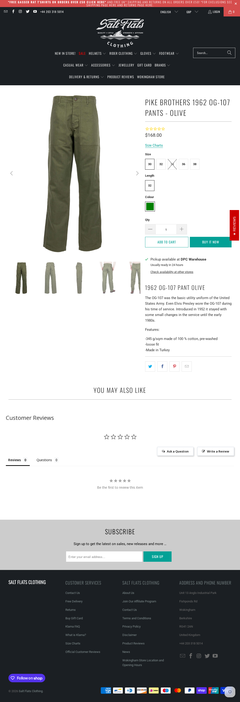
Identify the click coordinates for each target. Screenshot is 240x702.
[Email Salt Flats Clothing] (6, 12)
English (166, 12)
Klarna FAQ (72, 626)
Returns (70, 610)
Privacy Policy (131, 626)
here (112, 5)
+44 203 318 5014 (52, 12)
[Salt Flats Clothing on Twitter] (28, 12)
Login (216, 12)
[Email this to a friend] (187, 366)
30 (149, 164)
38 (194, 164)
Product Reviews (133, 643)
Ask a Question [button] (178, 451)
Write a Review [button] (218, 451)
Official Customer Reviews (82, 652)
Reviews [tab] (14, 460)
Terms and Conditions (136, 618)
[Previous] (12, 173)
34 (172, 164)
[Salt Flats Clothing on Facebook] (13, 12)
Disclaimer (129, 635)
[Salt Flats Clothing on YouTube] (35, 12)
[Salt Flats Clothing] (120, 33)
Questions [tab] (44, 460)
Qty (147, 220)
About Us (128, 593)
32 (161, 164)
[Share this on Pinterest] (174, 366)
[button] (97, 53)
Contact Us (72, 593)
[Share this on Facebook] (162, 366)
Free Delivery (73, 601)
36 (183, 164)
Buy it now (210, 241)
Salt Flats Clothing (31, 691)
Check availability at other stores (171, 272)
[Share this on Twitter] (150, 366)
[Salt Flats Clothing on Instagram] (20, 12)
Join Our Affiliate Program (139, 601)
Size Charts (72, 643)
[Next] (137, 173)
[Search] (229, 53)
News (126, 652)
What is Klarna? (75, 635)
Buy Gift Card (74, 618)
